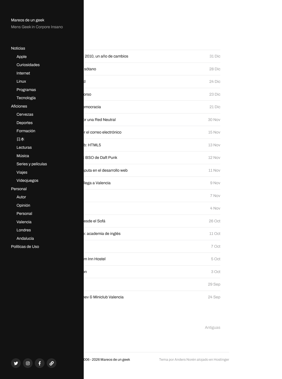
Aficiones (19, 106)
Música (23, 156)
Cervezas (25, 114)
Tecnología (26, 98)
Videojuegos (27, 180)
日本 (20, 139)
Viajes (22, 172)
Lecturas (24, 147)
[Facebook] (40, 363)
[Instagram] (28, 363)
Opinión (23, 205)
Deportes (25, 123)
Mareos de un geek (27, 20)
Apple (22, 56)
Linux (21, 81)
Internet (23, 73)
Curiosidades (28, 65)
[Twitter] (16, 363)
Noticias (18, 48)
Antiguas (212, 327)
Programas (26, 89)
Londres (24, 230)
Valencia (24, 222)
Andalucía (25, 238)
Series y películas (32, 164)
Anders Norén (185, 359)
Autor (21, 197)
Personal (19, 189)
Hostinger (221, 359)
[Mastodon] (51, 363)
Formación (26, 131)
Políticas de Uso (25, 246)
